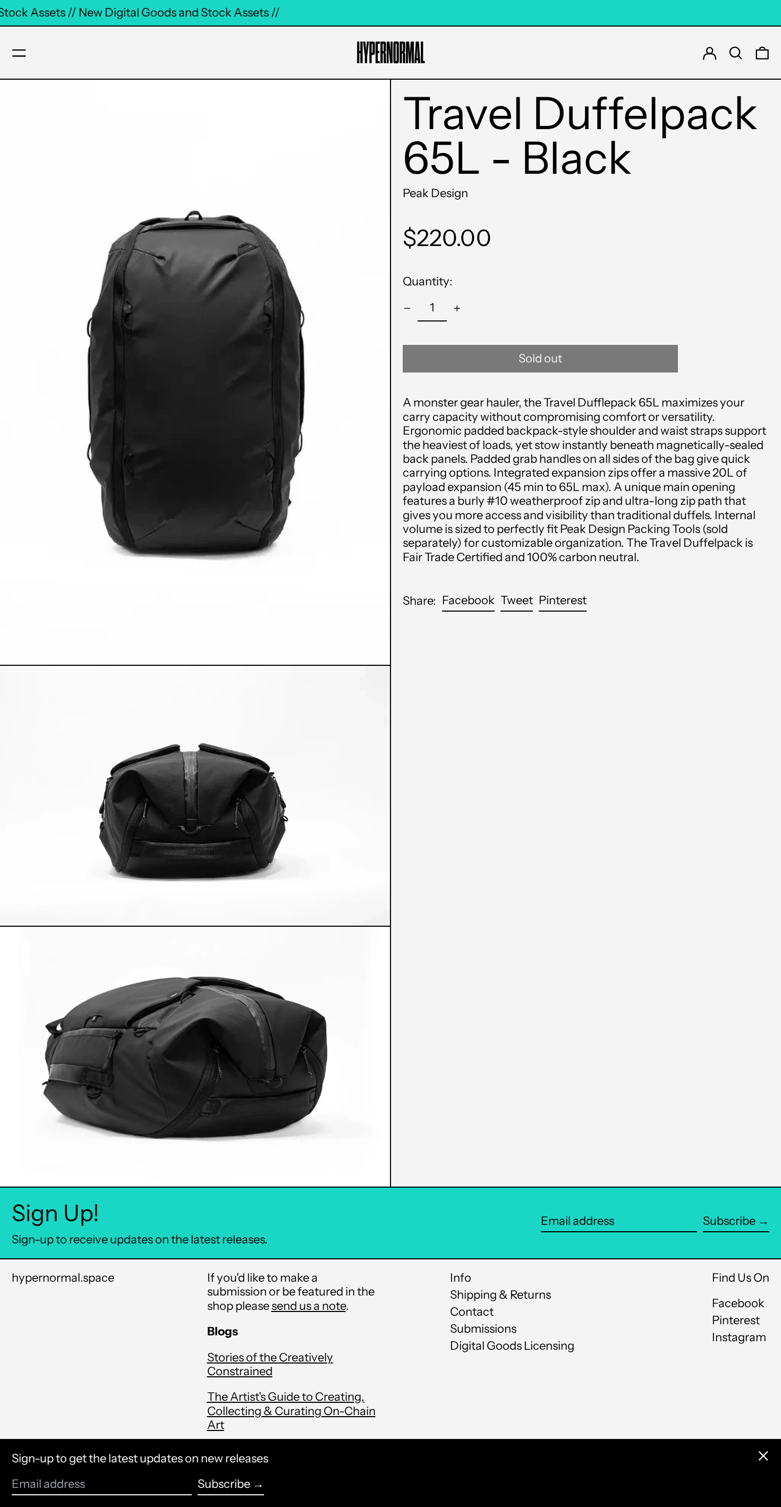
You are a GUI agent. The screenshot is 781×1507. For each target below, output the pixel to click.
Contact (472, 1312)
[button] (735, 53)
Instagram (739, 1337)
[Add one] (457, 308)
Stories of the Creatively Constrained (270, 1364)
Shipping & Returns (500, 1295)
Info (460, 1278)
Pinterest (736, 1320)
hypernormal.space (63, 1278)
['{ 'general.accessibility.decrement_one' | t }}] (407, 308)
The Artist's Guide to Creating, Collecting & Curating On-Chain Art (291, 1411)
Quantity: (428, 281)
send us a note (308, 1306)
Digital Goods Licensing (512, 1346)
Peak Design (435, 193)
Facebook (738, 1303)
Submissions (483, 1329)
